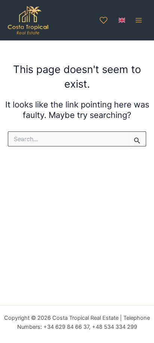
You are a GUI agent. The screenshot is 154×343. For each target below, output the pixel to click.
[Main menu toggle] (139, 20)
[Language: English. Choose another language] (122, 20)
